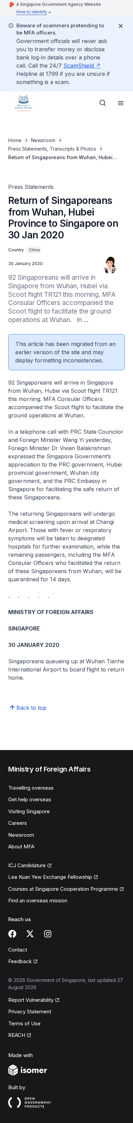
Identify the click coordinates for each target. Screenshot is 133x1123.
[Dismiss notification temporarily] (121, 26)
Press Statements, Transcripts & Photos (52, 149)
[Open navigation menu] (121, 103)
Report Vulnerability (31, 1000)
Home (14, 140)
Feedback (20, 961)
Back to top (31, 707)
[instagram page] (48, 934)
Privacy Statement (29, 1011)
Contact (17, 949)
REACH (16, 1035)
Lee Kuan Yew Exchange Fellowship (50, 877)
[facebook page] (12, 934)
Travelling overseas (31, 788)
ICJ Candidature (27, 865)
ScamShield (78, 65)
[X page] (30, 934)
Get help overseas (29, 799)
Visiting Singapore (29, 811)
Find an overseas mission (37, 900)
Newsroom (43, 140)
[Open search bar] (103, 103)
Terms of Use (24, 1023)
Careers (17, 823)
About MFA (21, 846)
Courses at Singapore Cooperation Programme (63, 889)
